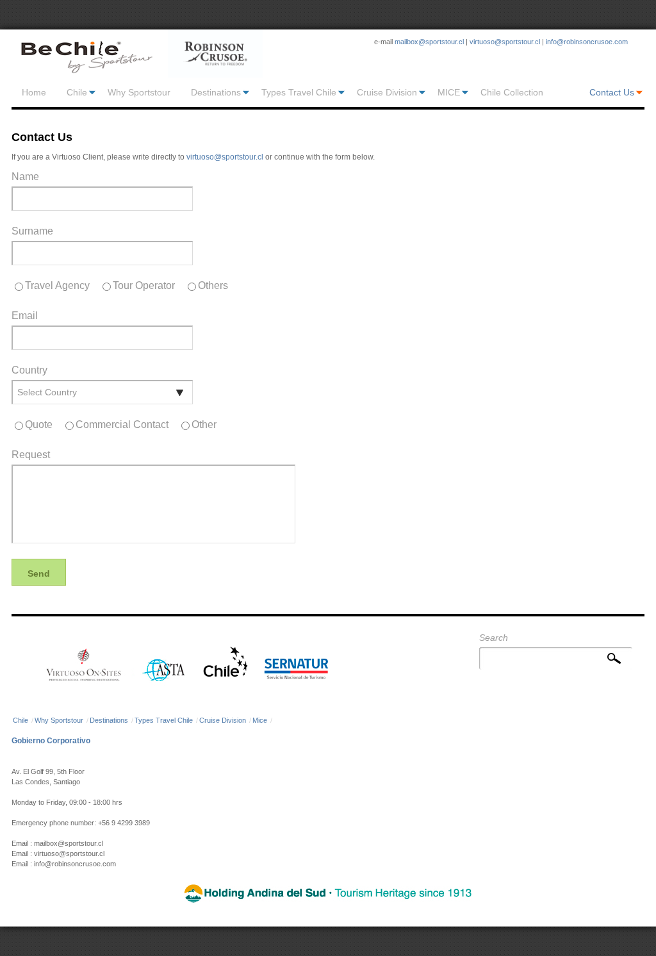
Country (29, 370)
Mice (259, 720)
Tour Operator (144, 286)
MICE (449, 92)
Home (34, 92)
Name (25, 177)
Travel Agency (57, 286)
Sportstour (86, 53)
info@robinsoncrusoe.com (587, 41)
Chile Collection (511, 92)
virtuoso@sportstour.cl (505, 41)
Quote (39, 425)
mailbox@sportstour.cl (429, 41)
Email (25, 316)
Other (204, 425)
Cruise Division (387, 92)
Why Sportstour (139, 92)
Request (31, 455)
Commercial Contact (122, 425)
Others (213, 286)
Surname (32, 231)
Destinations (216, 92)
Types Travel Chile (298, 92)
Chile (77, 92)
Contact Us (611, 92)
